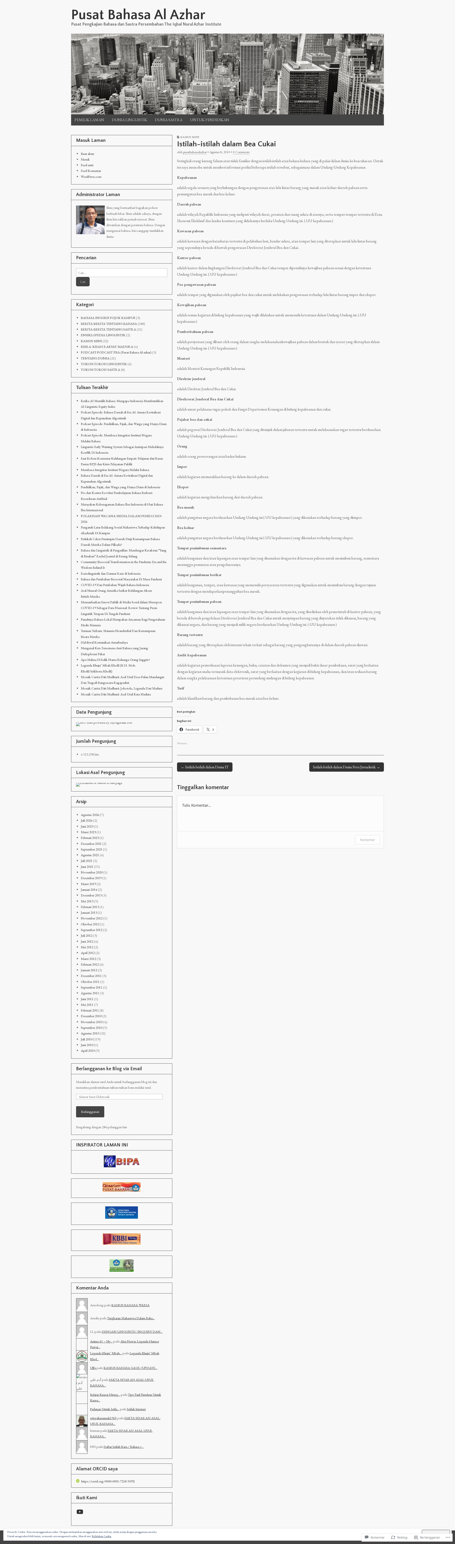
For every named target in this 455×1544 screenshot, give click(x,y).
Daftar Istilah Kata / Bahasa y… (124, 1446)
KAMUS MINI (189, 137)
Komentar (367, 840)
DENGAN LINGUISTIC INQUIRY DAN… (132, 1331)
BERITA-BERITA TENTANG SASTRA (108, 329)
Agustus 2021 (90, 855)
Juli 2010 (86, 1039)
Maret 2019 (88, 884)
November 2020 (92, 872)
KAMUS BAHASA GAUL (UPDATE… (130, 1367)
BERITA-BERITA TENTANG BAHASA (109, 323)
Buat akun (87, 153)
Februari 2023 (90, 837)
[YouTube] (80, 1512)
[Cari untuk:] (121, 272)
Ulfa (93, 1367)
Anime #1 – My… (101, 1341)
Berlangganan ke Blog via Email (109, 1068)
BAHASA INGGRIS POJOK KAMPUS (108, 317)
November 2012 (92, 918)
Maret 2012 (88, 958)
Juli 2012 (86, 935)
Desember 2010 (91, 1016)
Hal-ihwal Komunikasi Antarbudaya (104, 642)
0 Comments (241, 152)
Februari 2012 (90, 964)
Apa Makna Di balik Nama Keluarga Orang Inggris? (115, 659)
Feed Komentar (91, 170)
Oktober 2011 (90, 981)
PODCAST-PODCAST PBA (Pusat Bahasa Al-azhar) (116, 352)
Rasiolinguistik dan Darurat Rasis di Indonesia (111, 573)
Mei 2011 (87, 1004)
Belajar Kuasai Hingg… (105, 1394)
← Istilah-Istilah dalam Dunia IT (205, 767)
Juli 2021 (86, 860)
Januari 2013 (89, 912)
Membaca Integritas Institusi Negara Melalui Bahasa (115, 469)
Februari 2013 (90, 906)
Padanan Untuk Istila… (104, 1409)
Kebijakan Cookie (101, 1536)
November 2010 (92, 1022)
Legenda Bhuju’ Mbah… (106, 1353)
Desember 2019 (91, 878)
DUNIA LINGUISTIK (129, 119)
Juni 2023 (87, 826)
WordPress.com (91, 176)
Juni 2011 (87, 999)
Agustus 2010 (90, 1033)
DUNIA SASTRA (168, 119)
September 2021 (91, 849)
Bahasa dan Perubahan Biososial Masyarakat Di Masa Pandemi (121, 579)
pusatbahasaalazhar (195, 152)
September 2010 (91, 1027)
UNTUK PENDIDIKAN (209, 119)
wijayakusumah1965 (103, 1418)
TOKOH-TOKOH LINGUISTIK (104, 364)
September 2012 (91, 929)
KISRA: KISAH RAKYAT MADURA (107, 346)
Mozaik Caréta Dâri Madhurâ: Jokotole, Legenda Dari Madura (121, 688)
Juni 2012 (87, 941)
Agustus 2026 (90, 814)
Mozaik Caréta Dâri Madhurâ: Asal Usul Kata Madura (116, 694)
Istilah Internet (136, 1409)
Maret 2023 (88, 832)
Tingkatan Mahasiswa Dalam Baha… (131, 1318)
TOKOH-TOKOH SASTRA (100, 369)
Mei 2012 (87, 947)
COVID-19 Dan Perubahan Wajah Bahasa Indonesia (115, 584)
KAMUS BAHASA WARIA (130, 1305)
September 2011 (91, 987)
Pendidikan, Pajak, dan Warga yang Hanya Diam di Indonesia (120, 487)
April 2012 (88, 952)
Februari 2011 (90, 1010)
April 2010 (88, 1050)
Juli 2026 (86, 820)
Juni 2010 (87, 1045)
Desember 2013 (91, 895)
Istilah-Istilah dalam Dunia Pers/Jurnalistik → (346, 767)
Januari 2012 (89, 970)
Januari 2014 (89, 889)
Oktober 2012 (90, 924)
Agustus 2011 (90, 993)
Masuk (85, 159)
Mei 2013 (87, 901)
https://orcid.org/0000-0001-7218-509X (108, 1480)
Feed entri (87, 165)
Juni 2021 (87, 866)
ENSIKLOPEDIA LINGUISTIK (103, 335)
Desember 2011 (91, 975)
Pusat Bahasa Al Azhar (138, 15)
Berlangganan (90, 1111)
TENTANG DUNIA (95, 358)
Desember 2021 (91, 843)
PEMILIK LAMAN (89, 119)
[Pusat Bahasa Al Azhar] (227, 74)
